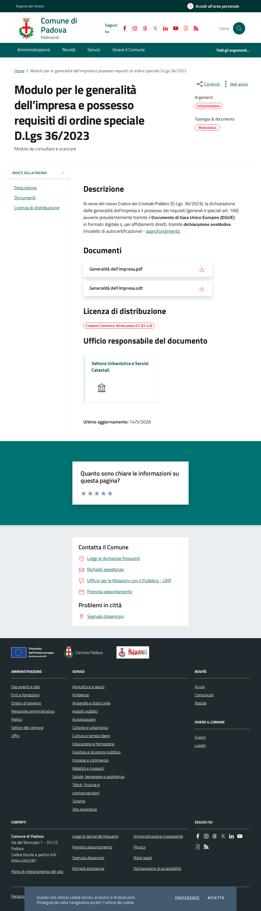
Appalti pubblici (85, 711)
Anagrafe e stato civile (91, 703)
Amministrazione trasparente (158, 836)
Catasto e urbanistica (90, 727)
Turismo (78, 801)
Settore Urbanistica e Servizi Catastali (120, 366)
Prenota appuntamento (92, 847)
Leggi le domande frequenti (95, 836)
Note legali (143, 858)
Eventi (200, 737)
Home (19, 71)
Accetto (216, 898)
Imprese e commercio (90, 760)
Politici (16, 719)
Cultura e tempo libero (91, 736)
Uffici (15, 736)
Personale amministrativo (33, 711)
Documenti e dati (25, 687)
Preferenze (187, 898)
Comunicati (204, 695)
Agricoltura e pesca (88, 687)
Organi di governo (26, 703)
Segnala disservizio (88, 858)
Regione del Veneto (30, 6)
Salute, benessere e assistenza (98, 776)
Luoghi (200, 745)
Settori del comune (27, 727)
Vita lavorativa (84, 809)
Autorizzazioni (84, 719)
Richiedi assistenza (88, 868)
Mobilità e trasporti (88, 768)
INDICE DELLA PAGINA (29, 172)
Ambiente (80, 695)
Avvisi (200, 687)
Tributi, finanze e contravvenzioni (86, 789)
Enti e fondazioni (25, 695)
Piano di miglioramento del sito (37, 871)
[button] (239, 28)
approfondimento (163, 231)
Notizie (200, 703)
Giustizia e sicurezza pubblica (96, 752)
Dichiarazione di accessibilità (157, 868)
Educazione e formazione (93, 744)
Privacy (140, 847)
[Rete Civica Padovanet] (133, 652)
